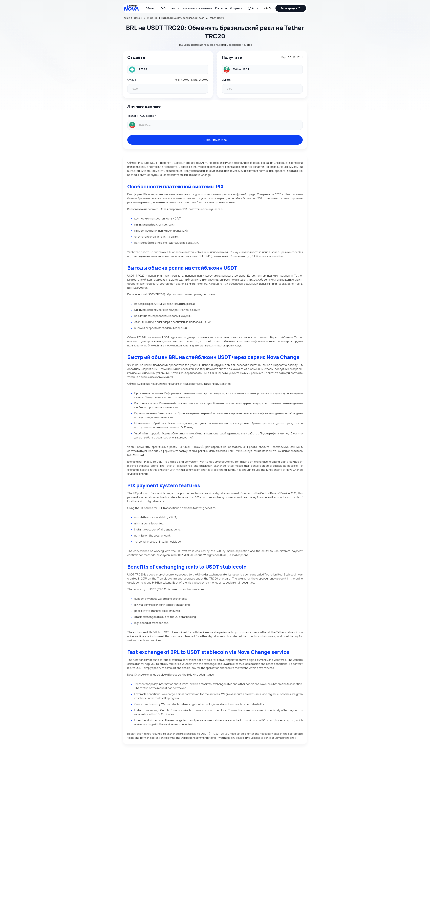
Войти (267, 7)
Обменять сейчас (215, 140)
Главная (127, 17)
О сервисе (236, 8)
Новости (174, 8)
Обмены (138, 17)
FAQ (163, 8)
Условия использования (197, 8)
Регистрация (289, 8)
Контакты (221, 8)
